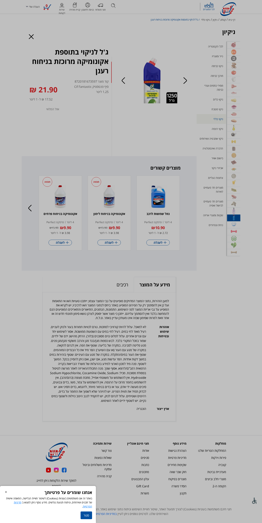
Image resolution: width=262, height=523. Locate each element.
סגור (86, 515)
